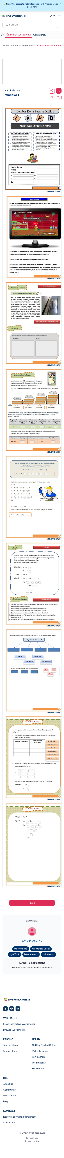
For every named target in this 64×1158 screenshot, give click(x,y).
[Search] (6, 24)
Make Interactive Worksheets (19, 1023)
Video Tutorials (40, 1050)
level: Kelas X (31, 954)
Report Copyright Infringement (19, 1116)
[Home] (16, 15)
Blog (5, 1101)
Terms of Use (32, 1137)
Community (9, 1089)
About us (8, 1083)
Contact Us (9, 1122)
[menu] (60, 16)
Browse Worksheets (14, 1029)
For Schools (38, 1068)
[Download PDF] (59, 91)
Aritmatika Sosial (41, 948)
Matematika (20, 948)
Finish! (32, 903)
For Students (39, 1062)
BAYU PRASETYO (32, 940)
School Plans (10, 1050)
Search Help (9, 1095)
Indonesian (48, 954)
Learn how (32, 7)
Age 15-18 (15, 954)
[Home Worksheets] (2, 34)
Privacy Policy (32, 1141)
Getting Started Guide (44, 1045)
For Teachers (38, 1056)
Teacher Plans (10, 1045)
